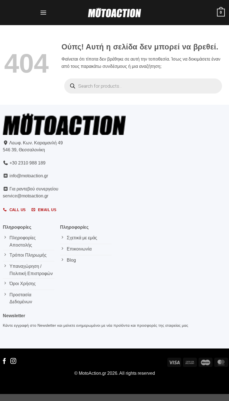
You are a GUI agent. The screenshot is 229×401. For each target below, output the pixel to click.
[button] (43, 12)
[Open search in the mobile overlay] (143, 86)
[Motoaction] (114, 12)
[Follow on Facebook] (4, 361)
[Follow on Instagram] (13, 361)
